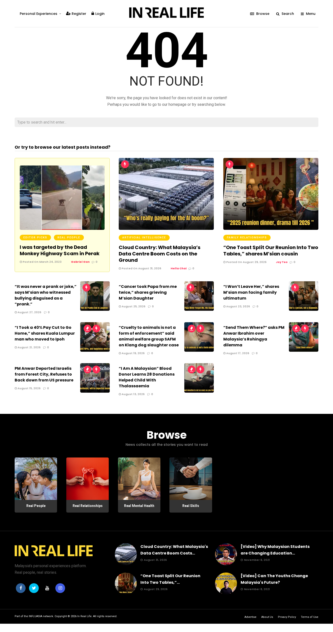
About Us (267, 617)
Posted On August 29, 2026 (245, 262)
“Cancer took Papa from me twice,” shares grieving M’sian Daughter (148, 292)
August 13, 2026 (133, 394)
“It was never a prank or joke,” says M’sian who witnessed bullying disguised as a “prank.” (46, 295)
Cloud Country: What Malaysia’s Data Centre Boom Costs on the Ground (159, 253)
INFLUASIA (35, 616)
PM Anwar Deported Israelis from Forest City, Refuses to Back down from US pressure (44, 374)
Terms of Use (309, 617)
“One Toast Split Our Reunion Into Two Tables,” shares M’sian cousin (270, 250)
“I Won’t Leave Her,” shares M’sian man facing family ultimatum (251, 292)
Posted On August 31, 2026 (141, 268)
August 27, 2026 (29, 312)
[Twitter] (34, 588)
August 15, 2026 (28, 388)
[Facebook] (21, 588)
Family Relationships (247, 237)
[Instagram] (60, 588)
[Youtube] (47, 588)
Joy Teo (282, 262)
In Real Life (84, 616)
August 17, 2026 (237, 353)
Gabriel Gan (80, 262)
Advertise (250, 617)
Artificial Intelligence (144, 237)
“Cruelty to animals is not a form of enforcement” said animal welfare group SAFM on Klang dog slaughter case (149, 336)
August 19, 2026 (133, 353)
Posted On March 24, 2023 (41, 262)
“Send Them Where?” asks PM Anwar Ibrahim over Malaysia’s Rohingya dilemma (253, 336)
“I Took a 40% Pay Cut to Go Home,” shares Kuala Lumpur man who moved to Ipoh (45, 333)
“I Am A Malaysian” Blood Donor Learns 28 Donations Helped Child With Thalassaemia (147, 377)
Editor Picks (35, 237)
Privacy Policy (287, 617)
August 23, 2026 (237, 306)
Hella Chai (178, 268)
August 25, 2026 (133, 306)
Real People (69, 237)
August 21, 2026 (28, 347)
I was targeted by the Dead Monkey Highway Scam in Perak (59, 250)
